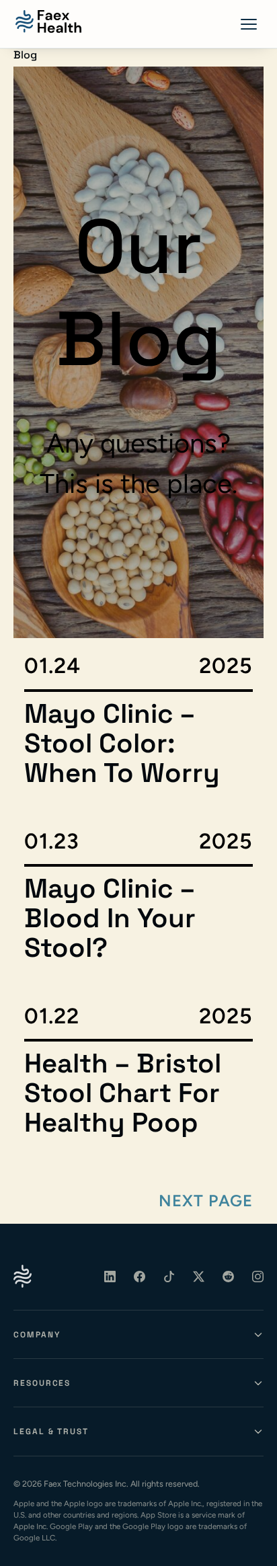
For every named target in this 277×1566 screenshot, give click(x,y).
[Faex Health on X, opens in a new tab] (199, 1276)
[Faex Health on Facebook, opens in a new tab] (140, 1276)
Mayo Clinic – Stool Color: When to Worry (122, 743)
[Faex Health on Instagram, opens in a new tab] (258, 1276)
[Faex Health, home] (48, 21)
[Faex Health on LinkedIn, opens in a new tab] (110, 1276)
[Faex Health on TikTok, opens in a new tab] (169, 1276)
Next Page (206, 1200)
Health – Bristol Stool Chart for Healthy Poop (122, 1093)
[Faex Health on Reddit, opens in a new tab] (228, 1276)
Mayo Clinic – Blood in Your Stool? (110, 918)
